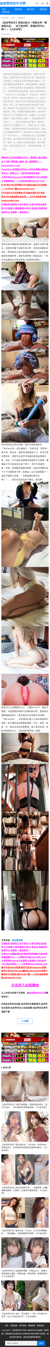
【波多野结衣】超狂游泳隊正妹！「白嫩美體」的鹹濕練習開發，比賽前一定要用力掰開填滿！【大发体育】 (24, 1190)
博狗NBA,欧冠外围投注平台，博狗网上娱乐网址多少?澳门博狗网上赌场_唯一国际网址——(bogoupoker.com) (24, 161)
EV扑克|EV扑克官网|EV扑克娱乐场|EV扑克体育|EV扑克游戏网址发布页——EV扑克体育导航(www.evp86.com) (23, 197)
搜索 (41, 1343)
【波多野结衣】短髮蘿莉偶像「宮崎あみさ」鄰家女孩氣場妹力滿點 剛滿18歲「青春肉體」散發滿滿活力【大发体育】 (24, 1273)
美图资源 (18, 9)
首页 (4, 9)
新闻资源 (5, 12)
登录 (37, 3)
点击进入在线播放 (25, 985)
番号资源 (31, 9)
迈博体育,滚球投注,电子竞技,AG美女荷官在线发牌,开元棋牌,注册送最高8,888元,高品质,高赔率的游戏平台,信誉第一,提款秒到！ (24, 208)
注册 (42, 3)
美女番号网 (17, 940)
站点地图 (38, 1330)
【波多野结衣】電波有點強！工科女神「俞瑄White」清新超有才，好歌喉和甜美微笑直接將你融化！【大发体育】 (24, 1147)
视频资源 (43, 9)
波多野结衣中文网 (13, 3)
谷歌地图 (8, 1334)
